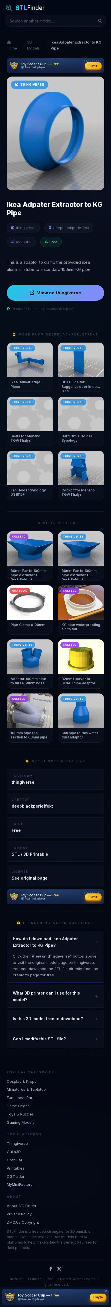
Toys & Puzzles (20, 1114)
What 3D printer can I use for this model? (46, 996)
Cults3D (14, 1151)
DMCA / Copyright (23, 1222)
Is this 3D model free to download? (48, 1018)
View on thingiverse (59, 292)
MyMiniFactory (19, 1184)
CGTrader (15, 1176)
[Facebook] (51, 1269)
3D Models (33, 45)
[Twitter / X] (59, 1269)
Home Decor (18, 1106)
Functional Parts (21, 1097)
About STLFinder (21, 1205)
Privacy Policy (19, 1214)
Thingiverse (17, 1143)
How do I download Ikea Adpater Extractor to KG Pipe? (45, 941)
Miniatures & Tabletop (26, 1089)
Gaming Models (20, 1122)
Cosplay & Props (21, 1081)
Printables (15, 1168)
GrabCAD (15, 1160)
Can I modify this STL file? (39, 1038)
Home (12, 48)
